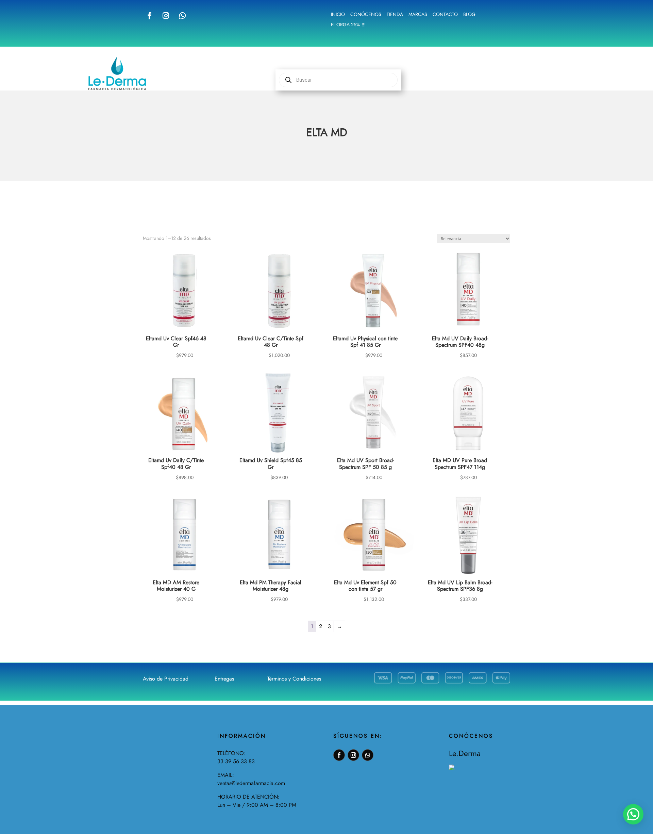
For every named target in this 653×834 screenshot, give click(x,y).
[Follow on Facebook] (149, 15)
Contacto (445, 15)
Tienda (395, 15)
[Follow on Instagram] (165, 15)
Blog (469, 15)
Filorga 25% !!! (348, 25)
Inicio (338, 15)
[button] (633, 814)
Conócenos (365, 15)
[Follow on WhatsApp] (182, 15)
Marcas (417, 15)
